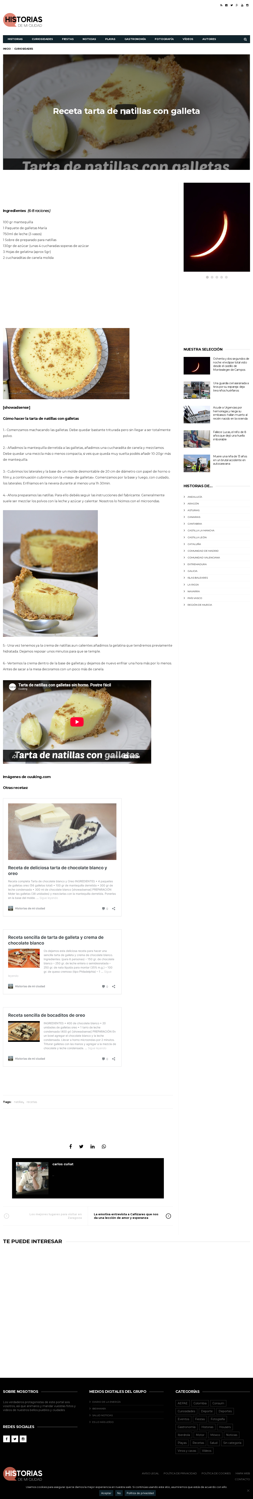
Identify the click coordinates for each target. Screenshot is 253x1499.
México (215, 1435)
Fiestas (68, 39)
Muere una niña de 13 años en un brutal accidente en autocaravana (230, 460)
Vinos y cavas (187, 1451)
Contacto (242, 1479)
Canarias (194, 516)
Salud (213, 1443)
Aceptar (106, 1493)
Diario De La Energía (106, 1401)
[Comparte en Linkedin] (93, 1146)
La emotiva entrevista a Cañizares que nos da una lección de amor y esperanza (126, 1216)
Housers (225, 1427)
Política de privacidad (140, 1493)
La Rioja (193, 584)
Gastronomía (135, 39)
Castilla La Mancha (201, 530)
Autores (209, 39)
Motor (200, 1435)
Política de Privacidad (180, 1473)
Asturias (193, 510)
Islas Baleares (198, 577)
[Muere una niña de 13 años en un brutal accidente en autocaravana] (197, 463)
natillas (18, 1102)
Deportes (225, 1411)
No (119, 1493)
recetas (32, 1102)
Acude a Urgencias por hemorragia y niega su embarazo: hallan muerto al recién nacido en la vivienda (230, 413)
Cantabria (195, 523)
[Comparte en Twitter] (81, 1146)
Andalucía (195, 496)
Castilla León (197, 537)
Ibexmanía (99, 1408)
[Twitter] (231, 5)
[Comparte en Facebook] (70, 1146)
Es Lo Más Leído (103, 1422)
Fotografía (164, 39)
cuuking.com (39, 777)
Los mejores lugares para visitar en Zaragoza (55, 1216)
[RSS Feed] (221, 5)
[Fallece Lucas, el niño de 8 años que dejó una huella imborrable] (197, 439)
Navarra (194, 591)
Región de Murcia (200, 604)
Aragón (193, 503)
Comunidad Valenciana (204, 557)
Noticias (89, 39)
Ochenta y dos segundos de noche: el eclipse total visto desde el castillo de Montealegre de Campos (231, 364)
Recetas (198, 1443)
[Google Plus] (237, 5)
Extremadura (197, 564)
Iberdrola (184, 1435)
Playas (110, 39)
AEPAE (183, 1403)
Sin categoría (232, 1443)
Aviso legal (150, 1473)
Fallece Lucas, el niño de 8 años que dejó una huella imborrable (229, 435)
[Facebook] (226, 5)
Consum (218, 1403)
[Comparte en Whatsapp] (104, 1146)
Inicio (7, 48)
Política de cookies (216, 1473)
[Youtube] (242, 5)
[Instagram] (247, 5)
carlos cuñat (62, 1164)
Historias (15, 39)
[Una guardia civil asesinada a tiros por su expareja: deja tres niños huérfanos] (197, 390)
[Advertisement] (178, 19)
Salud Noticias (102, 1415)
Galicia (192, 570)
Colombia (200, 1403)
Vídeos (188, 39)
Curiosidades (42, 39)
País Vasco (195, 598)
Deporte (207, 1411)
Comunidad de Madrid (203, 550)
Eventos (183, 1419)
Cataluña (194, 544)
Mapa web (243, 1473)
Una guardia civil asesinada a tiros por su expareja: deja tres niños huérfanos (231, 386)
